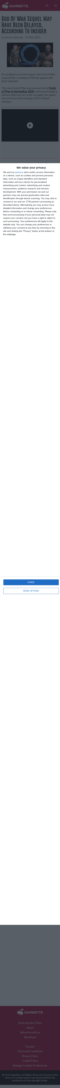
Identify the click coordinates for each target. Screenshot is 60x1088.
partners (19, 172)
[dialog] (30, 544)
